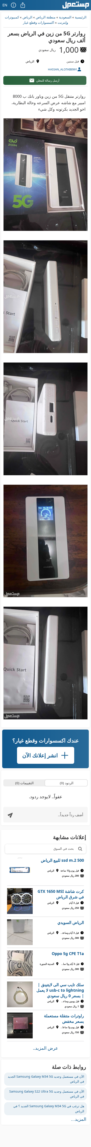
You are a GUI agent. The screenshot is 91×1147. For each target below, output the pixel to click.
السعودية (65, 17)
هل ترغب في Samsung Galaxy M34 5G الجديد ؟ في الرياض (48, 1108)
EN (4, 5)
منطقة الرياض (45, 17)
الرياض (27, 17)
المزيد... (78, 1119)
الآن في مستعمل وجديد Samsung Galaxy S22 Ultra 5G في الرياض (46, 1093)
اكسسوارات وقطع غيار (38, 22)
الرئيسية (80, 17)
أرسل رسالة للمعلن (47, 80)
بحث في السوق (63, 848)
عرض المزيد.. (45, 1048)
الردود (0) (66, 783)
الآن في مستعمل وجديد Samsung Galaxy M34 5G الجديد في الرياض (46, 1078)
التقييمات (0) (24, 783)
